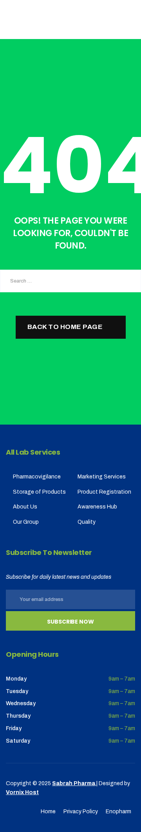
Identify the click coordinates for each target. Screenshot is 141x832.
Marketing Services (102, 477)
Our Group (26, 522)
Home (48, 811)
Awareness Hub (97, 507)
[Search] (129, 281)
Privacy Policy (80, 811)
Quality (87, 522)
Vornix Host (22, 792)
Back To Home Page (65, 327)
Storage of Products (39, 492)
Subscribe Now (70, 622)
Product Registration (104, 492)
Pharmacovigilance (37, 477)
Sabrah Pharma (73, 783)
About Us (25, 507)
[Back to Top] (124, 819)
